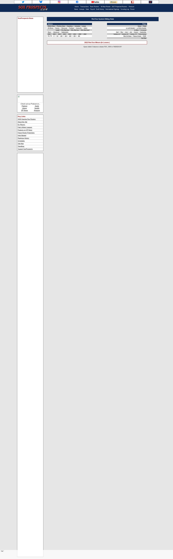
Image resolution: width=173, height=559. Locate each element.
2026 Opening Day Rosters (27, 119)
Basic (49, 32)
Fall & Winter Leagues (25, 127)
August (136, 32)
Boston (57, 28)
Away (144, 26)
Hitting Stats (51, 26)
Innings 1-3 (117, 34)
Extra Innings (142, 34)
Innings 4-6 (125, 34)
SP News (24, 110)
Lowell (57, 30)
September (143, 32)
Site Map (21, 143)
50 (57, 36)
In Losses (143, 30)
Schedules (21, 141)
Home (139, 26)
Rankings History (23, 138)
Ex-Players (21, 124)
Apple (37, 106)
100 (61, 36)
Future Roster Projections (26, 133)
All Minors (50, 28)
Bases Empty (137, 36)
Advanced (56, 32)
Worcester (64, 28)
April (117, 32)
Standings (21, 146)
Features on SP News (25, 130)
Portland (71, 28)
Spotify (36, 108)
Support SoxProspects (25, 149)
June (126, 32)
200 (70, 36)
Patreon (24, 106)
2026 (49, 34)
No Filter (143, 38)
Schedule (77, 26)
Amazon (37, 110)
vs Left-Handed (130, 28)
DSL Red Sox (75, 30)
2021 (74, 34)
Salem (85, 28)
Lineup (84, 26)
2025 (54, 34)
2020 (79, 34)
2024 (59, 34)
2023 (64, 34)
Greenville (79, 28)
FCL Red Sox (65, 30)
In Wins (136, 30)
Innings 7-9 (133, 34)
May (122, 32)
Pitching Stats (61, 26)
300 (79, 36)
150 (66, 36)
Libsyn (24, 108)
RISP (144, 36)
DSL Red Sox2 (85, 30)
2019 (84, 34)
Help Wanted (22, 135)
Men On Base (127, 36)
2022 (69, 34)
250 (74, 36)
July (131, 32)
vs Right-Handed (141, 28)
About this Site (22, 122)
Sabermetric (64, 32)
